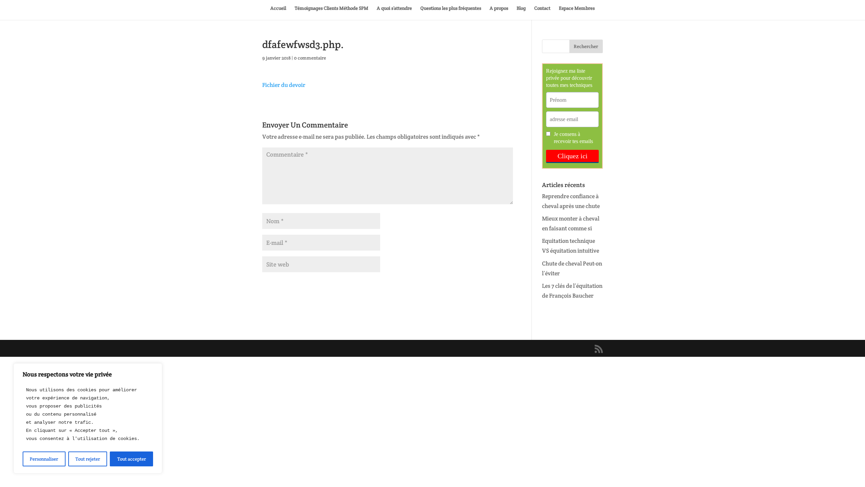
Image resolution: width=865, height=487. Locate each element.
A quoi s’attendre (394, 8)
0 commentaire (310, 58)
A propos (499, 8)
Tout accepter (131, 459)
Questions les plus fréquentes (450, 8)
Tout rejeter (87, 459)
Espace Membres (577, 8)
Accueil (278, 8)
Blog (521, 8)
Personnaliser (44, 459)
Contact (542, 8)
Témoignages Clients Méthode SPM (331, 8)
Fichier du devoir (283, 85)
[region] (88, 418)
